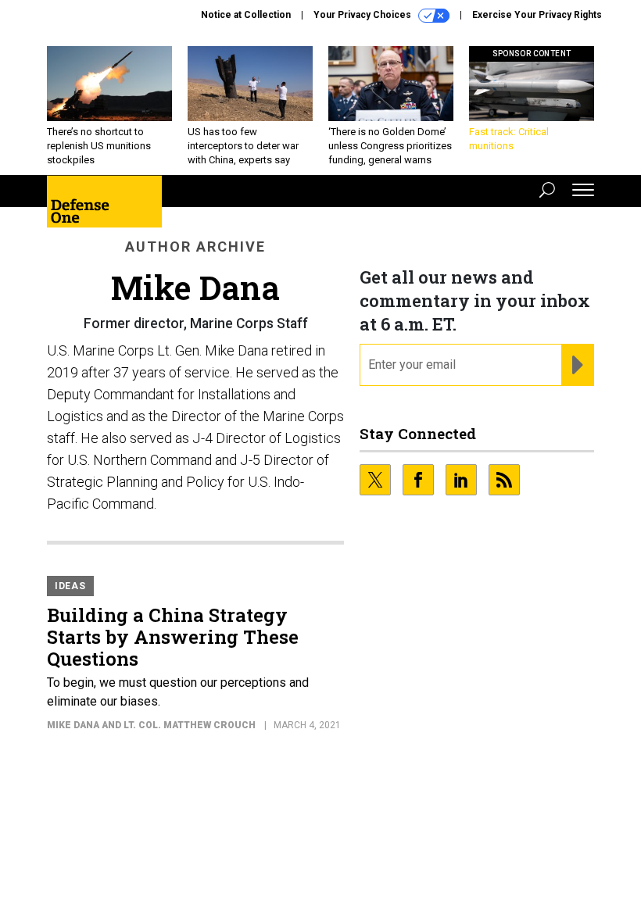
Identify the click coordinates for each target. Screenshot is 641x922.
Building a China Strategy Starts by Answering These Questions (173, 636)
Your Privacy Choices (363, 14)
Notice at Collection (246, 14)
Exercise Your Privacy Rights (537, 14)
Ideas (70, 586)
